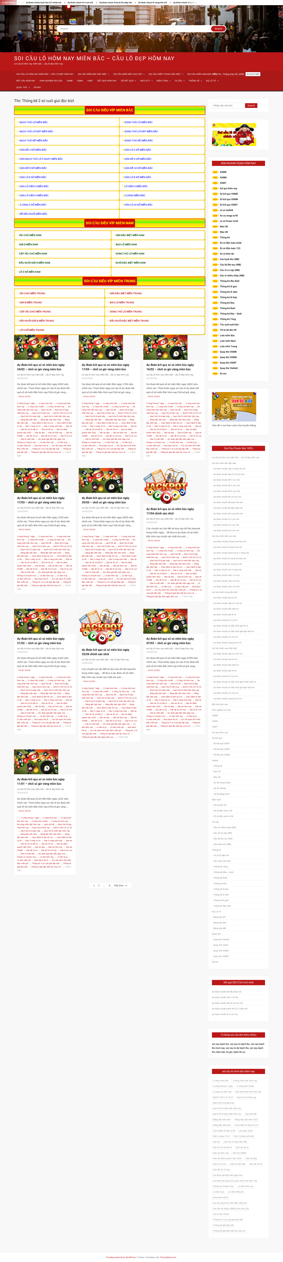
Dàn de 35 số (47, 429)
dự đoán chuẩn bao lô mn (225, 659)
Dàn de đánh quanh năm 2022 (227, 1158)
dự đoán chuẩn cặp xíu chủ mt (227, 603)
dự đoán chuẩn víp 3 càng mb (227, 569)
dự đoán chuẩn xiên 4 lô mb (226, 586)
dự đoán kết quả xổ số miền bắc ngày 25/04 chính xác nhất (105, 652)
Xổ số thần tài (227, 254)
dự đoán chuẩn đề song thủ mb (228, 513)
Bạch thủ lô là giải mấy (30, 416)
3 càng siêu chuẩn (36, 406)
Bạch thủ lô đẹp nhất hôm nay (227, 1114)
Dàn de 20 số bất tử (29, 429)
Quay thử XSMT (228, 363)
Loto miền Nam (228, 341)
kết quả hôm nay (228, 188)
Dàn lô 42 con (66, 436)
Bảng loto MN (219, 922)
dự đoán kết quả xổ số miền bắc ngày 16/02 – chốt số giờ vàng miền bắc (170, 367)
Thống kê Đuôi (227, 308)
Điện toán (162, 81)
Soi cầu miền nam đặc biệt (202, 74)
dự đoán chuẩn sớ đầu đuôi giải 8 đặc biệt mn (234, 682)
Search (251, 105)
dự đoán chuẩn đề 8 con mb (226, 491)
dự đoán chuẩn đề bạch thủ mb (228, 502)
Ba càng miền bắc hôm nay (248, 1091)
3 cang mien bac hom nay (245, 1080)
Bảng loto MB (219, 928)
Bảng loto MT (219, 917)
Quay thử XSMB (228, 352)
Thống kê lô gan (228, 286)
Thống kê (194, 81)
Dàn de (69, 426)
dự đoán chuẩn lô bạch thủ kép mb (74, 2)
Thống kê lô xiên (228, 292)
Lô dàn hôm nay (47, 442)
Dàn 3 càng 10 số (32, 426)
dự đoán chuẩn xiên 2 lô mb (226, 575)
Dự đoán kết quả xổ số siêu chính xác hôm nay (235, 1181)
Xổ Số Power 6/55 (221, 782)
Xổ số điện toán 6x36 (230, 243)
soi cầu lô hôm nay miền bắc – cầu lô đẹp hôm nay (94, 58)
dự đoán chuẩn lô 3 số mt (225, 620)
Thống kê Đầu (227, 303)
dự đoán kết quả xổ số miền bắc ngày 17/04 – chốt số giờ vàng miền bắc (105, 367)
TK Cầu (178, 81)
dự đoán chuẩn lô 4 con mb (38, 2)
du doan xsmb (246, 1130)
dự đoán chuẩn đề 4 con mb (179, 2)
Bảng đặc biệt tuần (222, 1125)
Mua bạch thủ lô (41, 445)
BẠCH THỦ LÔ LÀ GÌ (63, 413)
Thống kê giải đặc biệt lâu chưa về (46, 452)
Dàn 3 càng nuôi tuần (53, 426)
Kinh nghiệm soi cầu (51, 81)
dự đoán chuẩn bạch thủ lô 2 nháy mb (231, 553)
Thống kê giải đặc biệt (223, 1225)
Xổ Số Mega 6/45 (221, 794)
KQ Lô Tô (211, 81)
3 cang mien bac (46, 403)
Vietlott (145, 81)
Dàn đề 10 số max (49, 436)
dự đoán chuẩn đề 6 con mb (226, 485)
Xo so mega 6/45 (229, 215)
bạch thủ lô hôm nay (41, 413)
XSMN (80, 81)
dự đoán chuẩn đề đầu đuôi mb (228, 508)
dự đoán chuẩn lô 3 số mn (225, 676)
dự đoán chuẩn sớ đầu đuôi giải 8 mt (230, 626)
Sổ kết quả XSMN (229, 199)
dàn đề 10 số (31, 436)
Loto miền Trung (228, 346)
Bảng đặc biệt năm (29, 420)
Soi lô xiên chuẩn (221, 1214)
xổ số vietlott (226, 210)
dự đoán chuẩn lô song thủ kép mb (229, 558)
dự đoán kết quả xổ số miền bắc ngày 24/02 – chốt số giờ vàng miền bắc (41, 367)
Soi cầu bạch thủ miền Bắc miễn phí (170, 590)
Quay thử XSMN (228, 357)
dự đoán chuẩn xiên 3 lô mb (226, 581)
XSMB (70, 81)
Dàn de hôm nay (55, 433)
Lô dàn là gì (62, 442)
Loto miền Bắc (227, 335)
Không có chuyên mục (223, 1186)
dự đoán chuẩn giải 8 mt (224, 614)
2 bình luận (187, 596)
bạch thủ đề (46, 410)
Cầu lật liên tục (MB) (230, 264)
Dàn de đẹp (40, 433)
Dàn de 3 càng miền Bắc (235, 1142)
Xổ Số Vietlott (219, 788)
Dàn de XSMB (239, 1153)
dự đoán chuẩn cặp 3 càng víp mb (229, 468)
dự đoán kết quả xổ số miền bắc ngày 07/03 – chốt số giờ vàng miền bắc (170, 641)
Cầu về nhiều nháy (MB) (232, 275)
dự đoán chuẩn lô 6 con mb (226, 525)
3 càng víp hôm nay (55, 406)
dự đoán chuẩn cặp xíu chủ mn (227, 653)
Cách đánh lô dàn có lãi (224, 1130)
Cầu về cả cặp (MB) (230, 270)
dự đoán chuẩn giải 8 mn (225, 670)
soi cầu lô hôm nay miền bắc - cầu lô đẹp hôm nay (40, 375)
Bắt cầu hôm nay (25, 81)
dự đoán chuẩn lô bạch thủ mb (145, 2)
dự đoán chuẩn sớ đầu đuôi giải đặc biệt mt (233, 631)
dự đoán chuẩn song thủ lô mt (227, 642)
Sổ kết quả (127, 81)
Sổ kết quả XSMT (229, 205)
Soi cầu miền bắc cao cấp (127, 74)
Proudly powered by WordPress (121, 1257)
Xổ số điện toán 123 (230, 248)
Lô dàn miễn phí (182, 587)
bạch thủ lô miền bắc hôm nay (57, 416)
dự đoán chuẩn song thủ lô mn (227, 698)
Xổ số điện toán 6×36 (223, 816)
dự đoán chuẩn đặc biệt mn (226, 665)
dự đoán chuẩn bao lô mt (225, 597)
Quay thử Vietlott (229, 368)
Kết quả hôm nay (106, 81)
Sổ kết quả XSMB (229, 194)
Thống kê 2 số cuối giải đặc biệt (45, 449)
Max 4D (224, 232)
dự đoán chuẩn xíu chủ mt (225, 637)
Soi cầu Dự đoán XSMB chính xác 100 (231, 1208)
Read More (25, 396)
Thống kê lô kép (228, 297)
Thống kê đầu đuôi (229, 281)
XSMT (90, 81)
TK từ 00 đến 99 (228, 330)
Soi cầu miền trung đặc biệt (165, 74)
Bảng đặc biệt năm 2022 (51, 420)
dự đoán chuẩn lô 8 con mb (226, 530)
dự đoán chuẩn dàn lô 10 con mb (228, 474)
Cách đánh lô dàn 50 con (42, 423)
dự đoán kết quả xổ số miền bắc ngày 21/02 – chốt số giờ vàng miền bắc (41, 641)
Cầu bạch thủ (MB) (229, 259)
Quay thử (21, 87)
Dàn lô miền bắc (28, 439)
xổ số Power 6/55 (229, 221)
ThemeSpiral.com (168, 1257)
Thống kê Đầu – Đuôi (231, 314)
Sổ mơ (37, 87)
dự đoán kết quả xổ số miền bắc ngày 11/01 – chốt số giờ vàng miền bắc (41, 781)
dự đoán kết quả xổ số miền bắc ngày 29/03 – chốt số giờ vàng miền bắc (105, 500)
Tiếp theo (119, 885)
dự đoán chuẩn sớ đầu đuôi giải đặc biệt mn (234, 687)
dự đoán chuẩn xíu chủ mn (225, 693)
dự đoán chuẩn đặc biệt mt (225, 609)
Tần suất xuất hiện (229, 324)
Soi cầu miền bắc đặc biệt (92, 74)
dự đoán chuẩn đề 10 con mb (227, 497)
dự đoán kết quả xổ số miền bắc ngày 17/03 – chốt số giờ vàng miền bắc (41, 500)
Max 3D (224, 226)
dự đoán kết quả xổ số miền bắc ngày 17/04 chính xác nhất (170, 511)
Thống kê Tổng (228, 319)
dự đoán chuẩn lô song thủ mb (110, 2)
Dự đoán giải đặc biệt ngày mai (51, 439)
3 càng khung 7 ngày (26, 403)
